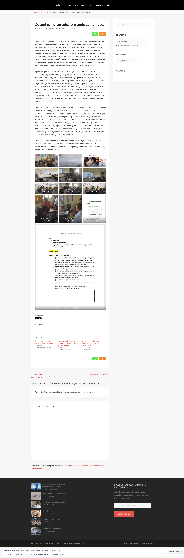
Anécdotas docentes (51, 531)
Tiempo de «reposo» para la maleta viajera (53, 503)
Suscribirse (124, 514)
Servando (51, 29)
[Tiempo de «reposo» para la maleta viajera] (36, 504)
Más (108, 5)
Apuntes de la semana (52, 489)
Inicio (57, 5)
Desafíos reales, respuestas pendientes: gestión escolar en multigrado (68, 343)
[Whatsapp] (95, 34)
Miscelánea (79, 5)
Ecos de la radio (48, 511)
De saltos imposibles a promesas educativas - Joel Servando (68, 392)
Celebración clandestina (52, 528)
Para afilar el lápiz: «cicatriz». (54, 493)
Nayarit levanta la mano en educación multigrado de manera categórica (91, 343)
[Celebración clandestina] (36, 531)
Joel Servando (53, 543)
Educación (67, 5)
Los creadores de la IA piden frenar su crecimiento (53, 485)
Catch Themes (147, 543)
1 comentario (62, 29)
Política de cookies (59, 554)
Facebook (121, 71)
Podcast (99, 5)
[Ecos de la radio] (36, 513)
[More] (102, 34)
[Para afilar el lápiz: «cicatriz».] (36, 496)
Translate (134, 45)
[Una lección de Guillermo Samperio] (36, 521)
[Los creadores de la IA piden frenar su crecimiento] (36, 486)
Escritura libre (49, 496)
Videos (90, 5)
